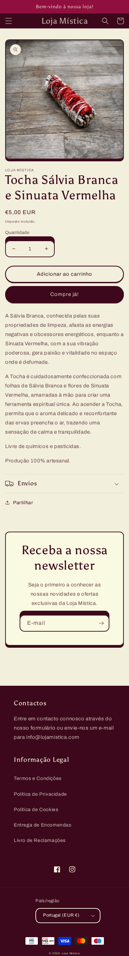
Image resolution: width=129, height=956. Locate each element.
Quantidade (17, 232)
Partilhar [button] (23, 502)
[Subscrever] (101, 623)
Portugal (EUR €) (61, 915)
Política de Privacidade (40, 794)
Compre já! (64, 294)
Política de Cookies (36, 809)
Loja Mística (71, 953)
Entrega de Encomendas (43, 825)
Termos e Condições (38, 778)
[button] (8, 20)
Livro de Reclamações (40, 840)
